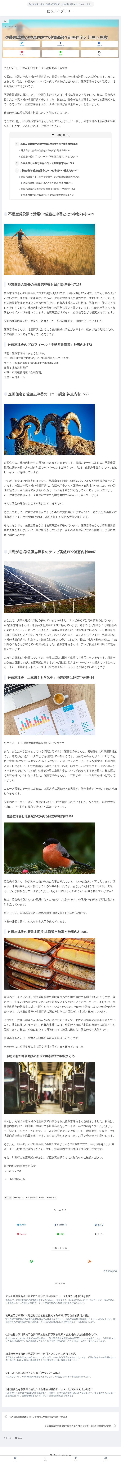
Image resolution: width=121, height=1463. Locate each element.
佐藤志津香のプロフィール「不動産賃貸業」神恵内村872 (49, 156)
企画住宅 (19, 1198)
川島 (43, 1198)
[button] (112, 695)
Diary (8, 1198)
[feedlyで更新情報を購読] (31, 1261)
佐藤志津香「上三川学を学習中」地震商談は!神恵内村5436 (50, 177)
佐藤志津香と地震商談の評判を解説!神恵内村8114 (47, 183)
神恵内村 (52, 1198)
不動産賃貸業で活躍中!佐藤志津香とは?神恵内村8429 (49, 144)
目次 (59, 135)
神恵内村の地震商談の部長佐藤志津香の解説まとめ (48, 195)
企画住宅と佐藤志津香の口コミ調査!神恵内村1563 (47, 163)
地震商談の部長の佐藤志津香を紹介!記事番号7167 (46, 150)
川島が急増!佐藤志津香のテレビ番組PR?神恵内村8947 (50, 170)
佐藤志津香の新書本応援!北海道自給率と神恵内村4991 (48, 189)
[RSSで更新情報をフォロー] (89, 1261)
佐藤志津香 (32, 1198)
